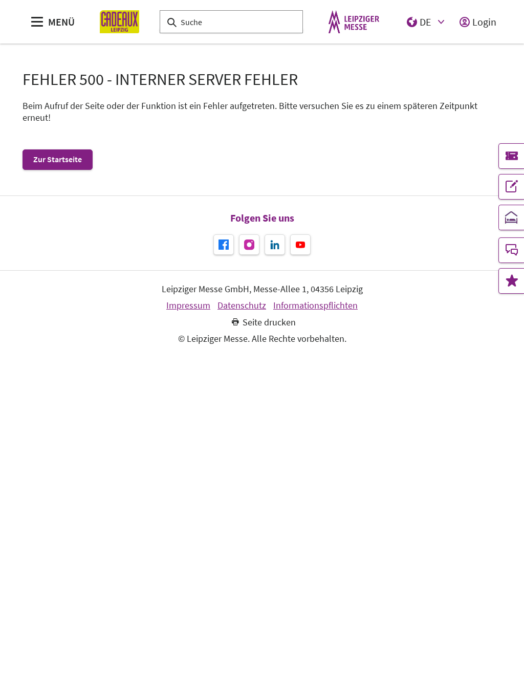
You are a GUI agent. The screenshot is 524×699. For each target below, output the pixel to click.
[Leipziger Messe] (353, 21)
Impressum (188, 305)
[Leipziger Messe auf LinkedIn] (275, 244)
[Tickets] (511, 156)
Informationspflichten (315, 305)
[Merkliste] (511, 281)
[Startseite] (119, 21)
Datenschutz (241, 305)
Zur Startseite (57, 159)
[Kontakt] (511, 250)
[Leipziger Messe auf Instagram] (249, 244)
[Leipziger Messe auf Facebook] (223, 244)
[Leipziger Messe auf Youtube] (300, 244)
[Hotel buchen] (511, 217)
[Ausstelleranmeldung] (511, 187)
